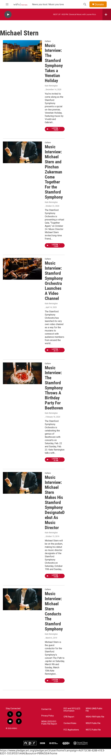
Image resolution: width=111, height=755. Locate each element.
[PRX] (66, 743)
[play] (8, 14)
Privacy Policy (47, 716)
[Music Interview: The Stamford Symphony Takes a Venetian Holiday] (22, 51)
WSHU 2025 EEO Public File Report (49, 722)
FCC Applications (71, 730)
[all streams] (106, 14)
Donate (99, 4)
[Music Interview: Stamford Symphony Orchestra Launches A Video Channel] (22, 269)
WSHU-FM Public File (95, 717)
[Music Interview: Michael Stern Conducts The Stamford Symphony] (22, 599)
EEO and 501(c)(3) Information (72, 709)
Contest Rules (70, 723)
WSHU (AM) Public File (94, 709)
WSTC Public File (93, 730)
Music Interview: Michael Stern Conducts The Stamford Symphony (54, 611)
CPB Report (69, 717)
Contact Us (46, 709)
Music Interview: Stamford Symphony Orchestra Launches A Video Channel (54, 281)
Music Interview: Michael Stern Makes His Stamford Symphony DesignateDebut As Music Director (55, 502)
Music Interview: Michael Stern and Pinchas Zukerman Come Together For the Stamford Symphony (54, 172)
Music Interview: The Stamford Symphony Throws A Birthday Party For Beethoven (54, 387)
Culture (48, 41)
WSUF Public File (93, 723)
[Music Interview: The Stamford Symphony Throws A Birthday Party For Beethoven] (22, 373)
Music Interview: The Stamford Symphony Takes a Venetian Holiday (54, 63)
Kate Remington (51, 86)
